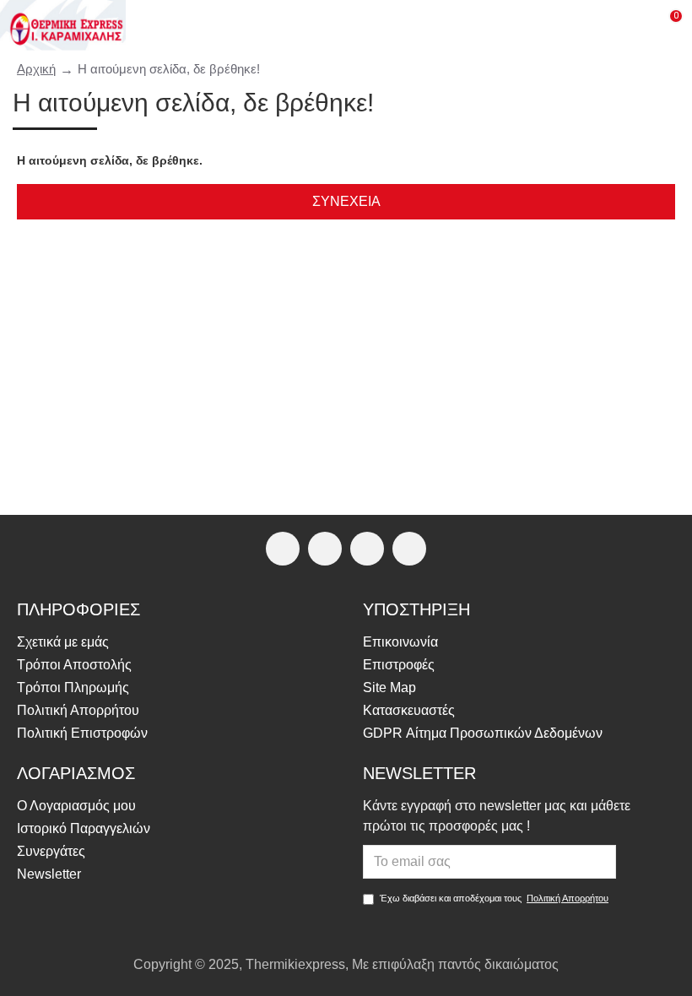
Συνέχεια (346, 201)
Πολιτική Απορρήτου (567, 898)
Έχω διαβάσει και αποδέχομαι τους (494, 898)
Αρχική (36, 69)
